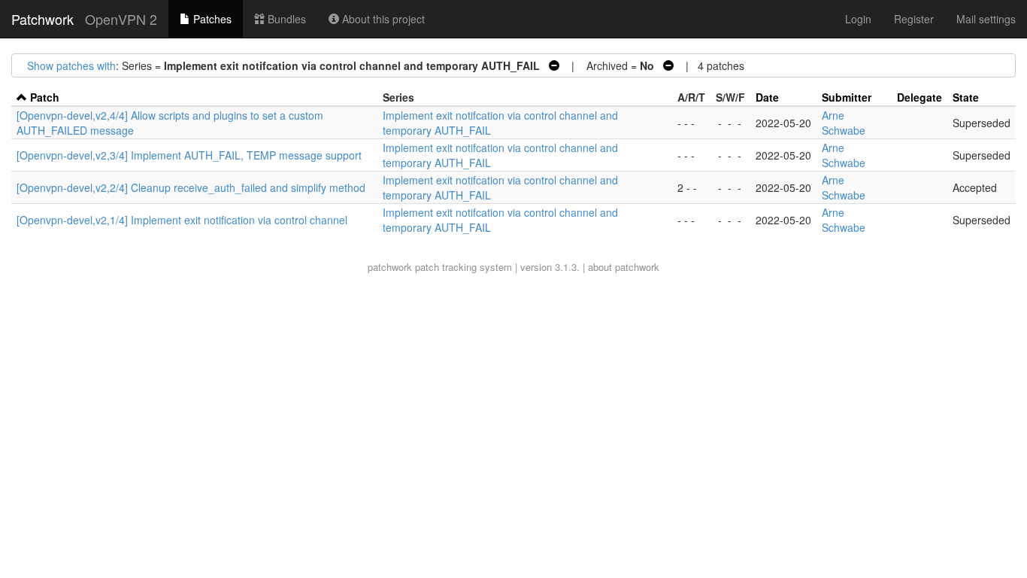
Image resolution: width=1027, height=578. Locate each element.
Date (767, 97)
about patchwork (623, 267)
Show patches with (71, 65)
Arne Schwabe (843, 123)
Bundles (285, 18)
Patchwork (42, 19)
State (966, 97)
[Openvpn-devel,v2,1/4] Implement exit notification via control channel (182, 219)
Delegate (919, 97)
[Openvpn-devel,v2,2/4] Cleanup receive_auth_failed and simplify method (191, 187)
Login (858, 18)
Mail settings (986, 18)
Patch (44, 97)
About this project (382, 18)
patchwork (390, 267)
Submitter (846, 97)
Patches (211, 18)
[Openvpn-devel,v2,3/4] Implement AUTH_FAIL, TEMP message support (189, 155)
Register (914, 18)
